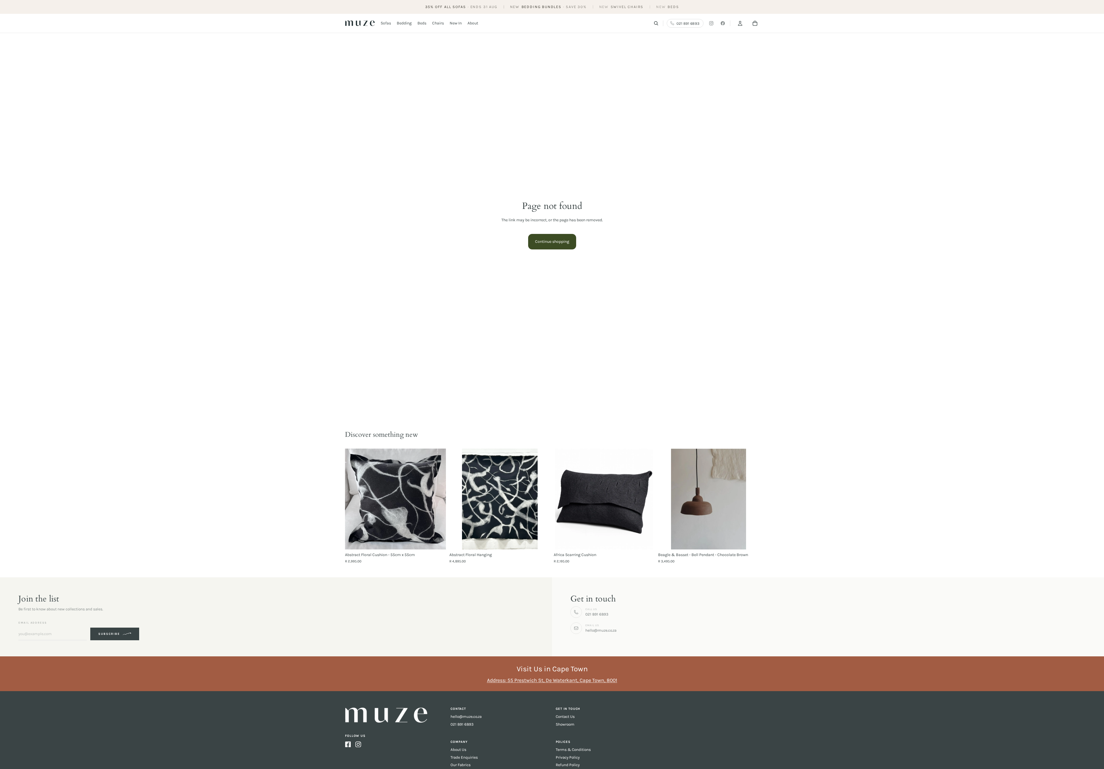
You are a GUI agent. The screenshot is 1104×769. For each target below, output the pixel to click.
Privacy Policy (568, 757)
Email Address (32, 622)
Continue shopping (552, 241)
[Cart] (755, 23)
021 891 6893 (462, 724)
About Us (458, 749)
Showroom (565, 724)
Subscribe (109, 634)
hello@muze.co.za (466, 716)
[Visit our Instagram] (711, 23)
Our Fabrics (461, 765)
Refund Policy (568, 765)
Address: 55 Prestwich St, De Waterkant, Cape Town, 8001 (552, 680)
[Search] (656, 23)
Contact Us (565, 716)
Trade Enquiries (464, 757)
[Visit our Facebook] (723, 23)
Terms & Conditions (573, 749)
